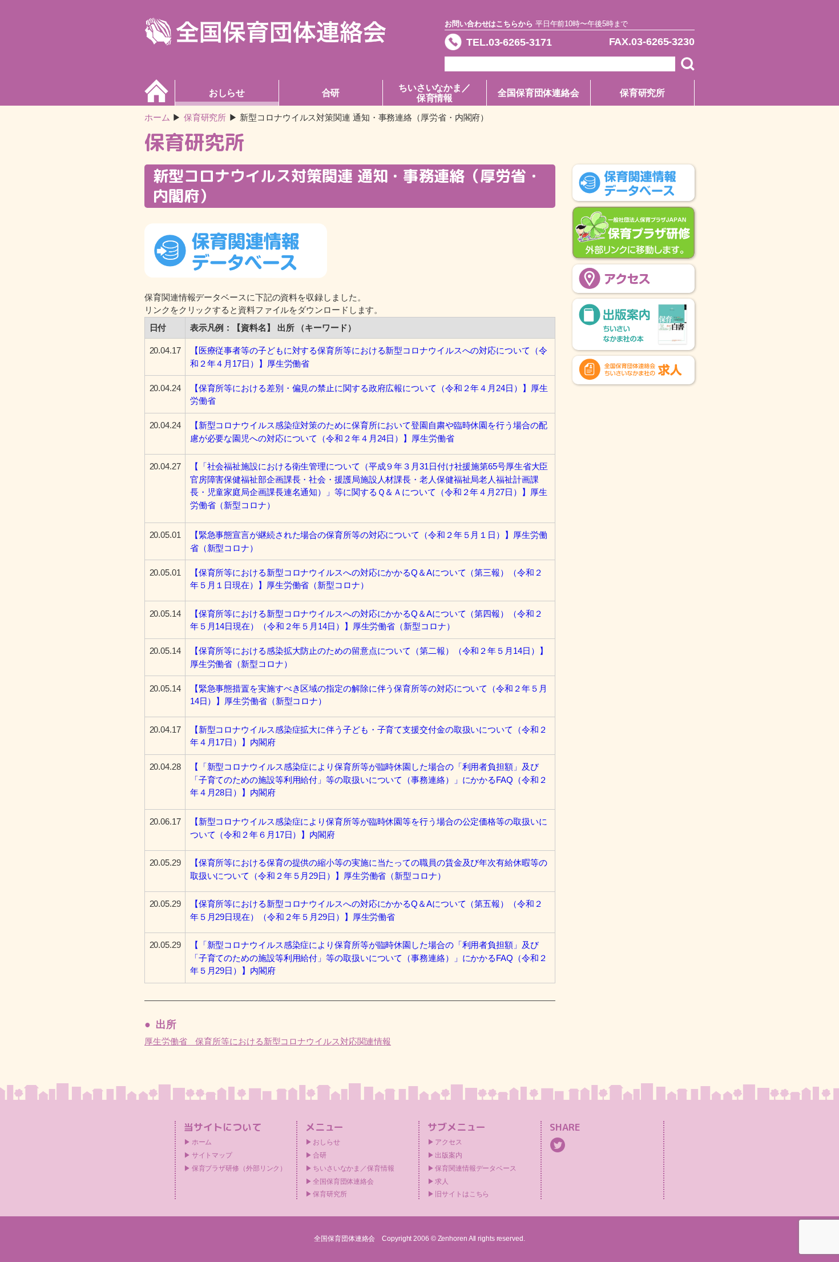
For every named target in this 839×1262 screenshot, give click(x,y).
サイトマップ (212, 1155)
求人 (442, 1181)
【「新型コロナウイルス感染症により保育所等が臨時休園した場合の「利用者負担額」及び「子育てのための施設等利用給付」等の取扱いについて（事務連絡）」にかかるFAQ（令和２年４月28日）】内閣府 (368, 779)
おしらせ (227, 93)
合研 (331, 93)
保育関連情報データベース (476, 1168)
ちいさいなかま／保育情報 (434, 93)
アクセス (448, 1142)
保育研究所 (642, 93)
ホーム (157, 117)
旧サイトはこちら (462, 1194)
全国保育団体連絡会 (538, 93)
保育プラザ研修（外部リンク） (239, 1168)
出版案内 (448, 1155)
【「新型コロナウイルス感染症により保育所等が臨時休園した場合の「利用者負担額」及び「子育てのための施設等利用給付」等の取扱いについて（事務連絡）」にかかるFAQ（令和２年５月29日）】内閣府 (368, 957)
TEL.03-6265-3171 (508, 42)
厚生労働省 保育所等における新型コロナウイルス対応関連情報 (267, 1041)
